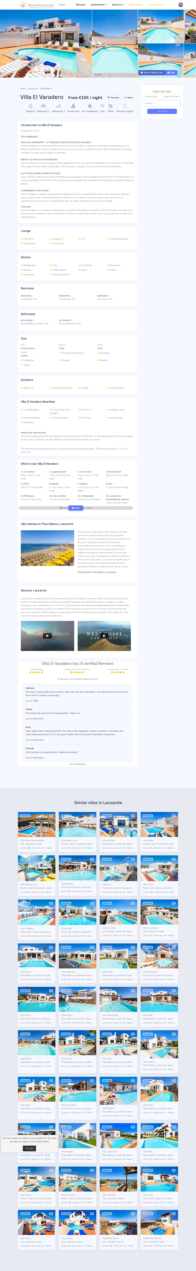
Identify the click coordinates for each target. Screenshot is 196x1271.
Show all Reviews (77, 764)
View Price (162, 111)
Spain (22, 88)
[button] (95, 74)
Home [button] (62, 4)
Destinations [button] (97, 4)
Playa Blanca (46, 88)
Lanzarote (32, 88)
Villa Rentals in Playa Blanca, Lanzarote (97, 572)
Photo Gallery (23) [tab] (153, 72)
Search (81, 4)
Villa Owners (136, 4)
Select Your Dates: (162, 91)
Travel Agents (155, 4)
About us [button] (117, 4)
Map (173, 72)
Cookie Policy (41, 1141)
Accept (29, 1148)
